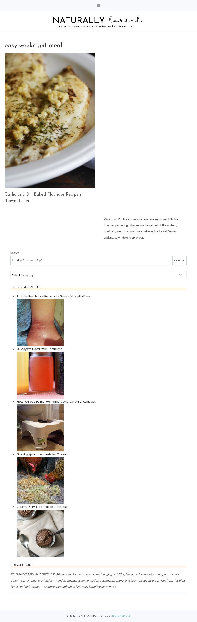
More (112, 586)
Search (14, 253)
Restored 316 (120, 616)
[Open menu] (98, 5)
